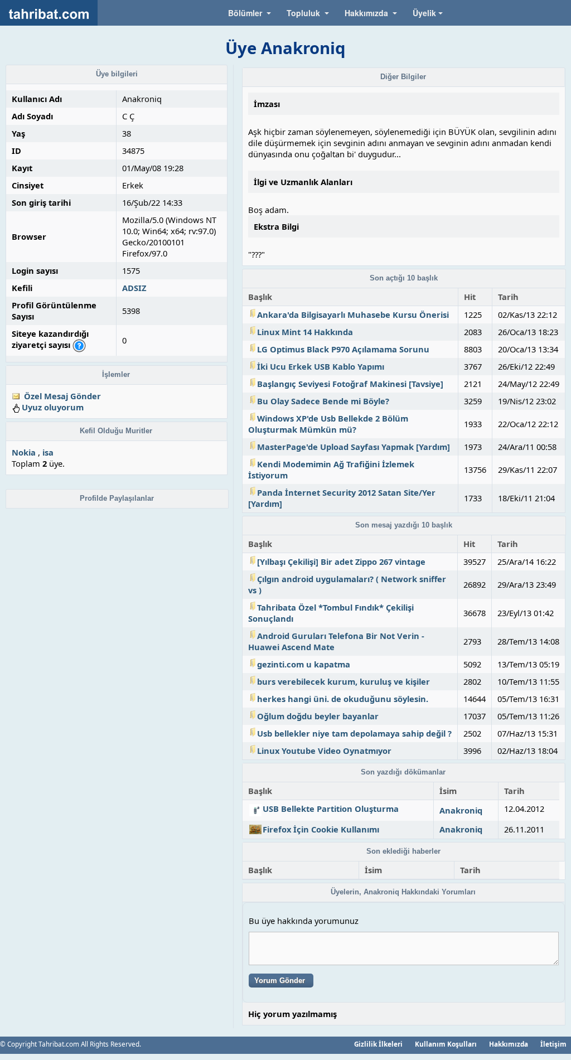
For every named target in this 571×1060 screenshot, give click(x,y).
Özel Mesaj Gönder (62, 395)
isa (48, 452)
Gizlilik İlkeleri (378, 1043)
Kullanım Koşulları (446, 1043)
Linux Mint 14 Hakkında (305, 331)
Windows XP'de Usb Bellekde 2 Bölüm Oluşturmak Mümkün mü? (328, 424)
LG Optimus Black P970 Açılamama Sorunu (343, 349)
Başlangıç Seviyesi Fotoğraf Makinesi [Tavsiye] (350, 383)
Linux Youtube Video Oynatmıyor (324, 750)
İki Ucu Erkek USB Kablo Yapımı (320, 366)
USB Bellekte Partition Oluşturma (331, 808)
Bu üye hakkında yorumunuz (304, 920)
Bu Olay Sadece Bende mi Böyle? (323, 400)
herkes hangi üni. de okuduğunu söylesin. (342, 698)
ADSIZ (134, 287)
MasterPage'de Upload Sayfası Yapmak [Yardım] (353, 446)
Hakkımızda (508, 1043)
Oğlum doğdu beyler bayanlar (318, 716)
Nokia (24, 452)
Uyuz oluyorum (53, 407)
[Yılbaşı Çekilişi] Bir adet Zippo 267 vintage (341, 561)
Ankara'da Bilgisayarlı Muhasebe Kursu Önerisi (353, 314)
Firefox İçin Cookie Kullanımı (321, 829)
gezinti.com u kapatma (303, 664)
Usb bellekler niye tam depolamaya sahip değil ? (354, 733)
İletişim (553, 1043)
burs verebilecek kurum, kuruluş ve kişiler (343, 681)
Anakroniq (460, 810)
